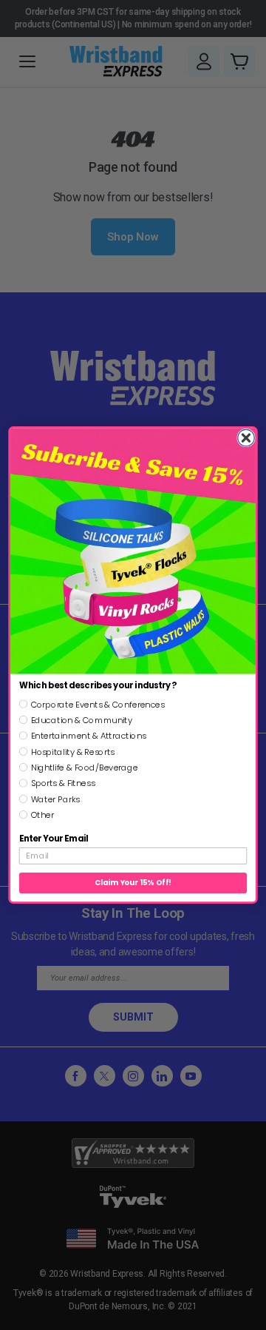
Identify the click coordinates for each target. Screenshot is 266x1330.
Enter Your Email (53, 838)
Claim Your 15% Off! (133, 883)
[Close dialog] (246, 437)
